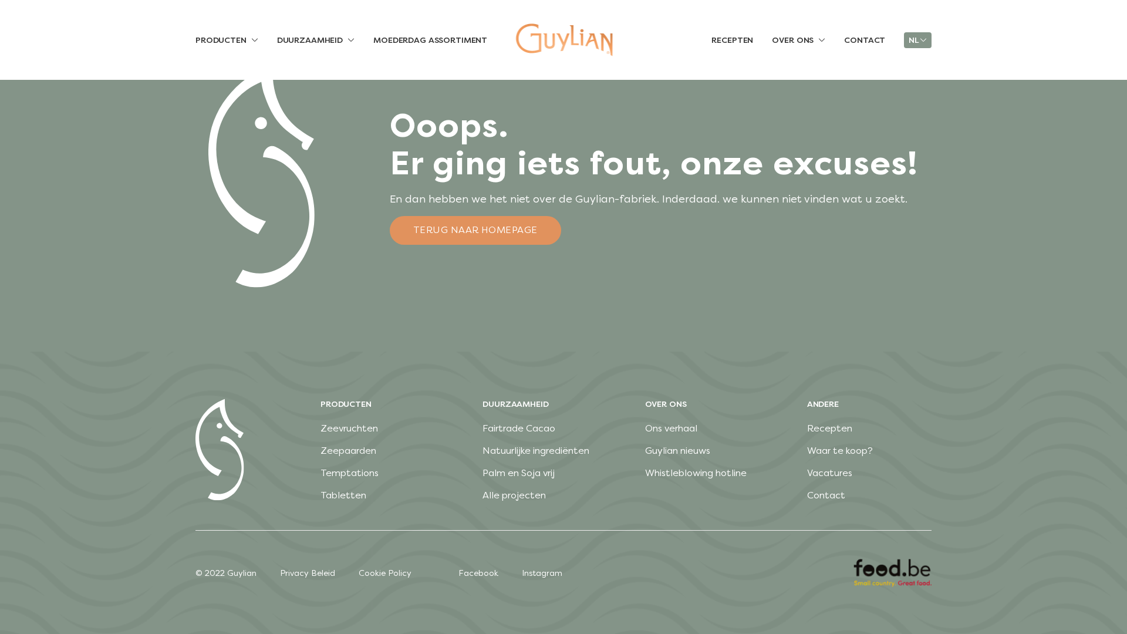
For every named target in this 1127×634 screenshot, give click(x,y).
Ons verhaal (671, 428)
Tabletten (343, 495)
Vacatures (829, 472)
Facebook (478, 573)
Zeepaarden (348, 450)
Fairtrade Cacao (518, 428)
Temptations (349, 472)
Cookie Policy (385, 573)
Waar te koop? (840, 450)
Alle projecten (514, 495)
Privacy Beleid (307, 573)
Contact (826, 495)
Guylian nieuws (677, 450)
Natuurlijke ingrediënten (535, 450)
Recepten (829, 428)
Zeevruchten (349, 428)
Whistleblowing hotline (696, 472)
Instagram (542, 573)
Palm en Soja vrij (518, 472)
